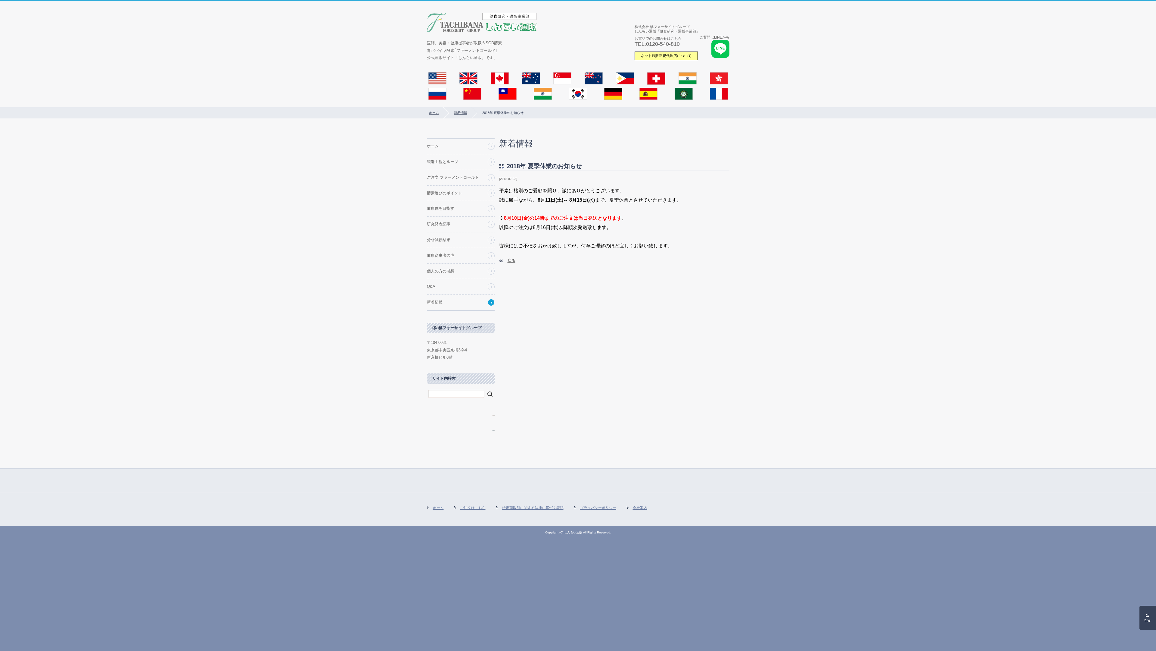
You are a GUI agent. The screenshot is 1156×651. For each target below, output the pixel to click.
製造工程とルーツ (442, 161)
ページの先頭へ (1147, 618)
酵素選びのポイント (444, 193)
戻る (511, 260)
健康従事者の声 (440, 255)
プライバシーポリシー (598, 508)
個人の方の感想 (440, 271)
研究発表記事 (438, 224)
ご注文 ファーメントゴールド (453, 177)
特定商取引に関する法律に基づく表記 (533, 508)
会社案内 (640, 508)
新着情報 (460, 113)
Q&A (431, 286)
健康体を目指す (440, 208)
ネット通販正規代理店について (666, 56)
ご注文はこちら (473, 508)
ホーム (434, 113)
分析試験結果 (438, 239)
